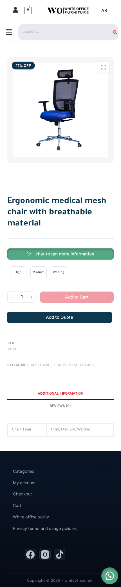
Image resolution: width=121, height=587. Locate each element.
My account (24, 482)
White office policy (31, 517)
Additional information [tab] (60, 393)
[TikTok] (59, 554)
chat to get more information (64, 254)
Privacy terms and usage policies (45, 528)
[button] (109, 575)
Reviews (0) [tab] (60, 406)
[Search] (115, 32)
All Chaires (42, 365)
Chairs (60, 365)
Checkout (22, 494)
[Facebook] (30, 554)
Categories (23, 471)
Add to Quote (59, 317)
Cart (17, 505)
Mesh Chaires (82, 365)
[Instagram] (45, 554)
